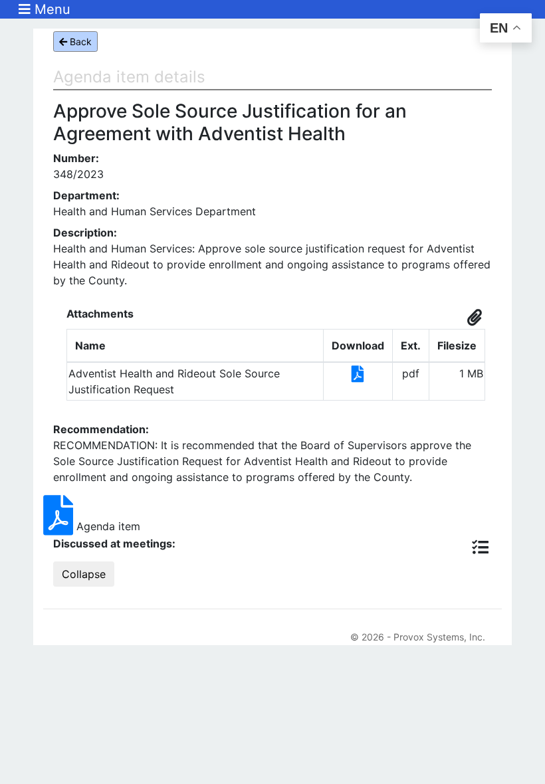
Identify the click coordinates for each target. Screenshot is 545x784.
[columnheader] (195, 346)
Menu (50, 9)
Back (79, 41)
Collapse (84, 574)
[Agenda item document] (59, 526)
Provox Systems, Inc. (439, 636)
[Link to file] (358, 376)
